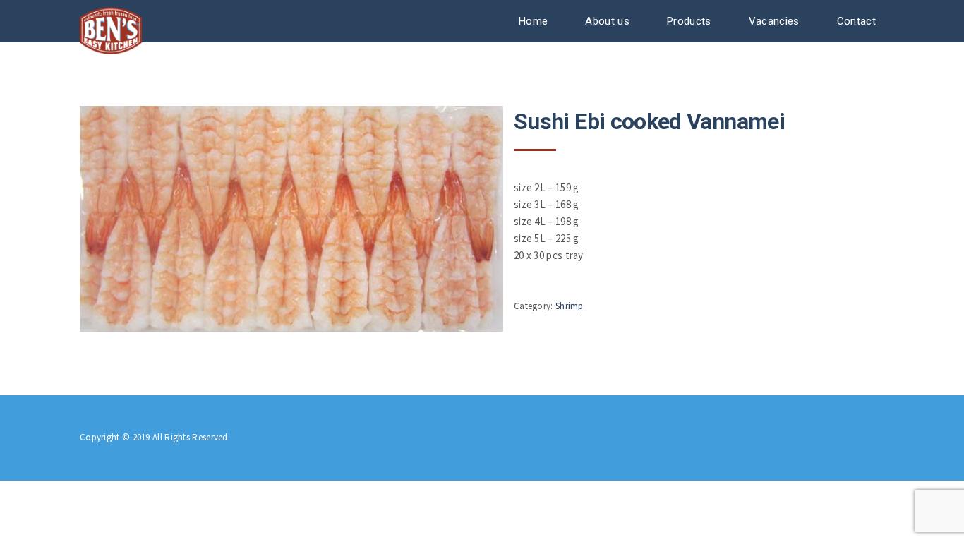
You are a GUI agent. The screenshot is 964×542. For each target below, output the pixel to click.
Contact (856, 21)
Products (689, 21)
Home (533, 21)
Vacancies (774, 21)
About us (607, 21)
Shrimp (569, 306)
